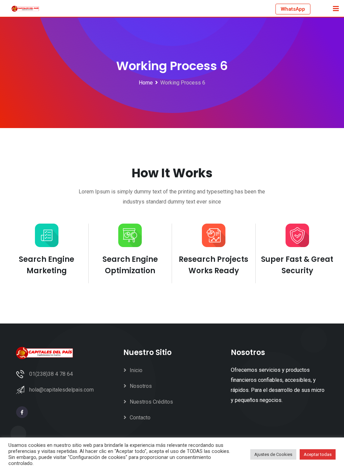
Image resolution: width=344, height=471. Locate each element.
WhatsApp (293, 9)
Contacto (140, 417)
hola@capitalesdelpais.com (61, 390)
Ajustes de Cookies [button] (273, 454)
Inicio (136, 370)
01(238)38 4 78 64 (51, 374)
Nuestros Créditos (151, 402)
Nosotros (141, 386)
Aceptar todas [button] (318, 454)
